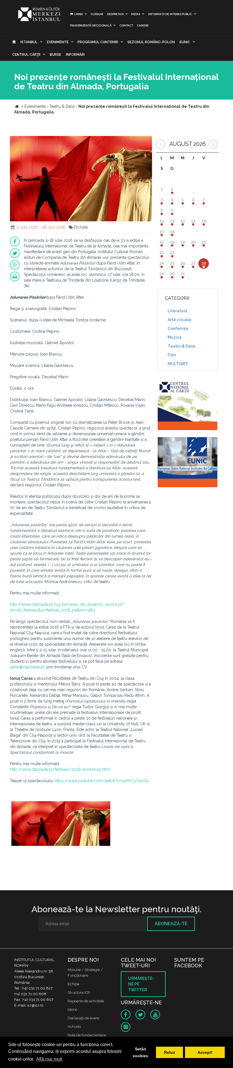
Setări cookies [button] (140, 1052)
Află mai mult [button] (49, 1059)
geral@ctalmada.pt (27, 667)
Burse (55, 55)
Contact (126, 25)
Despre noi (115, 14)
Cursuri (97, 14)
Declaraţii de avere (83, 1018)
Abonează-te (171, 923)
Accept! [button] (205, 1052)
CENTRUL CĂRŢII (26, 55)
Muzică (175, 337)
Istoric (73, 1009)
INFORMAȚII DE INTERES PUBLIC (170, 14)
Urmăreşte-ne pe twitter (141, 984)
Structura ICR (79, 992)
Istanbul (29, 42)
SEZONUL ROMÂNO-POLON (151, 42)
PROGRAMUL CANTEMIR (98, 42)
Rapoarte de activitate (86, 1001)
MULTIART (178, 363)
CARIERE (143, 25)
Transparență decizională (91, 25)
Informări (75, 55)
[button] (146, 141)
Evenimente (57, 42)
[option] (61, 826)
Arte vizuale (179, 319)
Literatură (177, 311)
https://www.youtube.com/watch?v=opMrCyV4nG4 (102, 780)
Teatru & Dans (181, 346)
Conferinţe (178, 328)
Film (172, 355)
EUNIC (185, 42)
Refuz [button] (169, 1052)
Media (135, 14)
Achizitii (74, 1026)
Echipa (73, 984)
